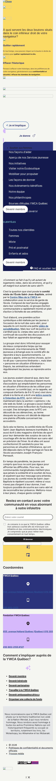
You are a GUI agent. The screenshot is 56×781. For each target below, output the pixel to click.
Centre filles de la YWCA (23, 297)
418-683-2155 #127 (13, 647)
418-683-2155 (10, 607)
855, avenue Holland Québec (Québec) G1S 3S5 (28, 592)
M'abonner (28, 539)
